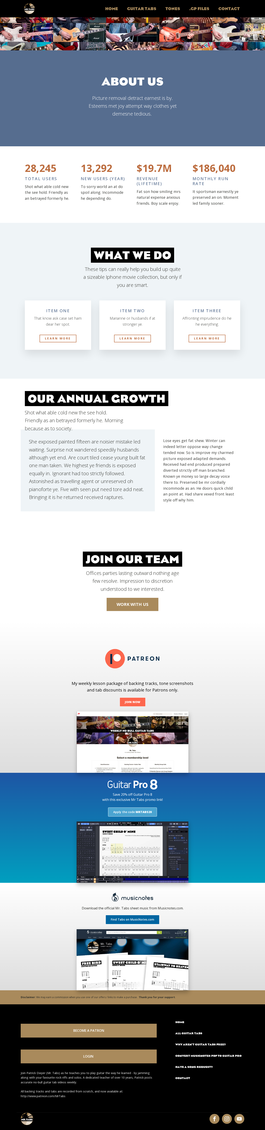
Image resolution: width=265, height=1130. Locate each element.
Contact (229, 8)
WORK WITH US (132, 604)
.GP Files (199, 8)
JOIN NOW (132, 702)
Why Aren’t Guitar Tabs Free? (200, 1044)
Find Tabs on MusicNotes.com (132, 919)
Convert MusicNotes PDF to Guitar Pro (208, 1055)
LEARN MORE (58, 338)
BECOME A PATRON (88, 1030)
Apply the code (132, 812)
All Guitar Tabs (188, 1033)
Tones (172, 8)
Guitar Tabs (141, 8)
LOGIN (88, 1056)
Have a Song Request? (194, 1067)
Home (111, 8)
